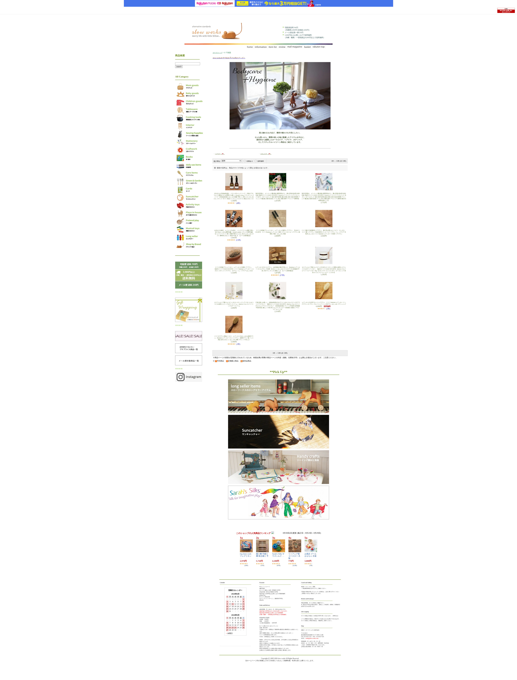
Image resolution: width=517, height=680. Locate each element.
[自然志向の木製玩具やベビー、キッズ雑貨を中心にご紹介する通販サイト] (216, 38)
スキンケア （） (265, 154)
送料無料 (260, 161)
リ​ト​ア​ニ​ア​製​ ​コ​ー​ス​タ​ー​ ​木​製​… (294, 556)
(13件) (238, 240)
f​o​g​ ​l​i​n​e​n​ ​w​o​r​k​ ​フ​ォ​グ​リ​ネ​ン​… (246, 556)
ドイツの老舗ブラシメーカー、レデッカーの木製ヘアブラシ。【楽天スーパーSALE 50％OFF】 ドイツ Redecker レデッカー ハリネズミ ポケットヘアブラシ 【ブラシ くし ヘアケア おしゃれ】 (234, 268)
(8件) (238, 203)
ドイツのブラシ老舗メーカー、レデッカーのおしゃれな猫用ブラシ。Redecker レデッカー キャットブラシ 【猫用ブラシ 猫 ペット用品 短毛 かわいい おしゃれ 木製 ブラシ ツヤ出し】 (234, 337)
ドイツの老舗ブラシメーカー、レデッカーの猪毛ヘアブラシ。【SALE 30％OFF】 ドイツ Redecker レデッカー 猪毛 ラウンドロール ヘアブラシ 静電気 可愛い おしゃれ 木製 (277, 232)
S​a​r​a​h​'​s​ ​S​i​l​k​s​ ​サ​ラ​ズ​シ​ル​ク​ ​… (278, 555)
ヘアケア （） (220, 154)
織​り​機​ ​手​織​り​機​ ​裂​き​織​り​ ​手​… (262, 556)
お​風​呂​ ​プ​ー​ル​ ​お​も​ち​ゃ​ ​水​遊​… (311, 556)
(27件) (282, 275)
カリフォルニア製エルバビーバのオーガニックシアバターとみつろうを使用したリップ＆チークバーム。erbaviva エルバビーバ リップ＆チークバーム (233, 304)
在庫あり (250, 161)
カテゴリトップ (217, 52)
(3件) (328, 309)
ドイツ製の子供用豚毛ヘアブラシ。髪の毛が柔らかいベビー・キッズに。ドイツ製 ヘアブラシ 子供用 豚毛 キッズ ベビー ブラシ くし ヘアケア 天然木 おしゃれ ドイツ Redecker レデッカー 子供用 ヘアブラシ (324, 232)
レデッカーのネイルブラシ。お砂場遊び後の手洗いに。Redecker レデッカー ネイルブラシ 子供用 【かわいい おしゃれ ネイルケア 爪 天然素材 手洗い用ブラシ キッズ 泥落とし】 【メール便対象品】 (278, 268)
